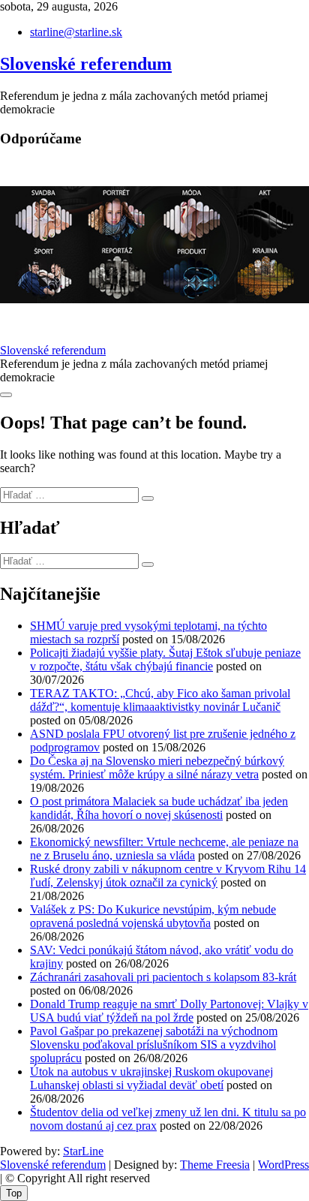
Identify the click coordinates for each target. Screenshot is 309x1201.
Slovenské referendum (86, 64)
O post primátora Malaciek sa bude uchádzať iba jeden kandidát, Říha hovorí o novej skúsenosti (159, 808)
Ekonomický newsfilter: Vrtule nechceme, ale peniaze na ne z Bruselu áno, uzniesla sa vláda (164, 848)
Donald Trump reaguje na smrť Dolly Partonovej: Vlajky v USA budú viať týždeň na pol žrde (169, 1011)
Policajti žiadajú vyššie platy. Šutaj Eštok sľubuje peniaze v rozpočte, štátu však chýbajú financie (165, 659)
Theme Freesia (215, 1164)
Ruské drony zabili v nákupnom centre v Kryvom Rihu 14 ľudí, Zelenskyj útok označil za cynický (168, 875)
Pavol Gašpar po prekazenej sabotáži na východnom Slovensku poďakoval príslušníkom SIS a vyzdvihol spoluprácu (154, 1044)
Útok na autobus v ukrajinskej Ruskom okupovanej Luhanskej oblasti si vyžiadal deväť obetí (151, 1078)
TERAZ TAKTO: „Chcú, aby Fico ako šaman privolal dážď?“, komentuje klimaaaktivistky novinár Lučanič (160, 700)
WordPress (283, 1164)
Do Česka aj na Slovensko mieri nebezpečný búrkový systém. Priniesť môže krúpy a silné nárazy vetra (157, 767)
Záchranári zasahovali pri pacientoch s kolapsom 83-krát (163, 977)
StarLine (83, 1151)
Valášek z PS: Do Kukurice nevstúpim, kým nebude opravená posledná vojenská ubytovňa (153, 916)
